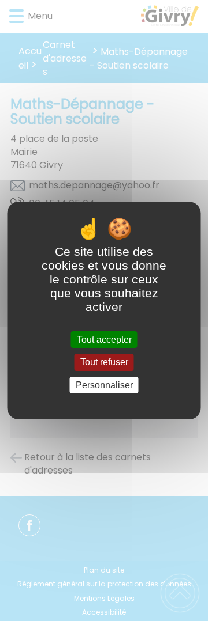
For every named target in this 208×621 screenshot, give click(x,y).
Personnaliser (104, 385)
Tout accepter (104, 339)
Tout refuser (104, 363)
